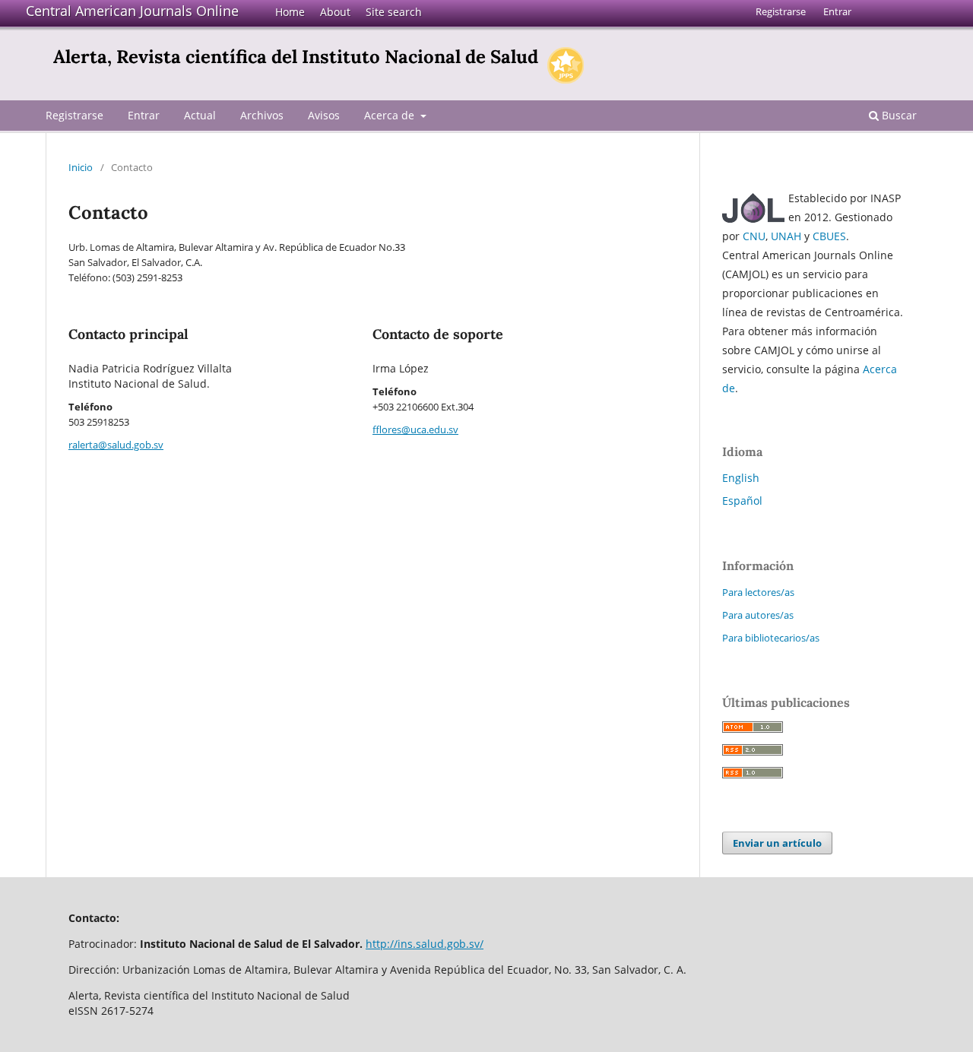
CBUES (829, 236)
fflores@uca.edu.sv (415, 429)
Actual (200, 115)
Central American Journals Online (132, 11)
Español (742, 500)
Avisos (324, 115)
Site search (394, 12)
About (335, 12)
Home (290, 12)
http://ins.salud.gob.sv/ (424, 943)
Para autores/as (758, 615)
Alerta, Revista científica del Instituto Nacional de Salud (295, 56)
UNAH (786, 236)
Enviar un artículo (777, 843)
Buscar (898, 115)
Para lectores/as (758, 592)
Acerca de (390, 115)
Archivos (262, 115)
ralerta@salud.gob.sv (115, 445)
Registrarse (74, 115)
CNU (754, 236)
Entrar (144, 115)
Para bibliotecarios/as (770, 638)
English (740, 478)
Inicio (80, 167)
